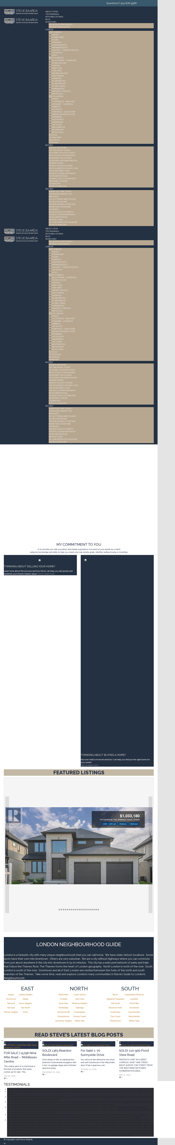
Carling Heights (25, 994)
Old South (115, 1003)
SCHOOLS (53, 135)
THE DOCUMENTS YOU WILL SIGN (63, 168)
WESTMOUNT (58, 130)
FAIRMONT (56, 42)
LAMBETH (56, 106)
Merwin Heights (11, 1012)
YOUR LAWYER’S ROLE (58, 176)
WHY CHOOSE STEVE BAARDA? (62, 155)
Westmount (115, 1021)
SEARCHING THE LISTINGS (60, 158)
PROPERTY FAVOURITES (59, 27)
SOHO (54, 55)
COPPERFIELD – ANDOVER (63, 101)
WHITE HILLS (57, 94)
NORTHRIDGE (58, 76)
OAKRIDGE (56, 78)
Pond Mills (134, 1003)
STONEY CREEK (58, 86)
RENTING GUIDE (56, 219)
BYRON (55, 99)
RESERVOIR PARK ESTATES (63, 114)
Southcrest (115, 1012)
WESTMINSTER (58, 127)
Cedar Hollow (79, 994)
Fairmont (11, 1003)
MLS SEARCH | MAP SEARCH (60, 24)
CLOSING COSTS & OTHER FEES (62, 178)
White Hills (80, 1021)
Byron (115, 994)
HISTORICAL (54, 140)
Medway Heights (79, 1003)
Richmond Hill (63, 1012)
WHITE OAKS (57, 132)
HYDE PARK (57, 70)
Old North (25, 1008)
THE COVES (57, 124)
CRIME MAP (54, 142)
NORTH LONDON (56, 58)
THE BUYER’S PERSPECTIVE (60, 194)
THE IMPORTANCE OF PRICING (62, 204)
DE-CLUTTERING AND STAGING (62, 199)
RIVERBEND (57, 117)
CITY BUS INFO (55, 137)
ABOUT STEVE (51, 11)
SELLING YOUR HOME (58, 201)
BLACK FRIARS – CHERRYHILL (64, 60)
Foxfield (63, 999)
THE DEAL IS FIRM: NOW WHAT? (62, 173)
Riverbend (134, 1008)
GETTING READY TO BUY (59, 150)
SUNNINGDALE (58, 88)
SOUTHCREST (58, 119)
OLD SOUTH (57, 109)
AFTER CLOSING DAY (58, 186)
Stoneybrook (63, 1016)
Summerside (134, 1012)
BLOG (47, 19)
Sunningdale (79, 1012)
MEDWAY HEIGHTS (60, 73)
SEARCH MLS (50, 22)
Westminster (134, 1016)
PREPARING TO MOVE (58, 181)
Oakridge (80, 1008)
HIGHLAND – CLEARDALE (62, 104)
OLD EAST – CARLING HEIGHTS (65, 50)
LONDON (49, 29)
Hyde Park (63, 1003)
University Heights (63, 1021)
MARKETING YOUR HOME (60, 207)
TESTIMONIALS (52, 14)
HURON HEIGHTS (59, 45)
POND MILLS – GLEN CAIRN (63, 112)
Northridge (63, 1008)
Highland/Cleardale (115, 999)
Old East (11, 1008)
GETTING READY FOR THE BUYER (63, 222)
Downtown (11, 999)
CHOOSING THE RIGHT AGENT (62, 153)
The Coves (115, 1016)
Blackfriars (63, 994)
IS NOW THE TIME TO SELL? (60, 191)
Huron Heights (25, 1003)
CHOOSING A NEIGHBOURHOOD (63, 160)
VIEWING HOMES (56, 163)
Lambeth (134, 999)
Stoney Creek (79, 1016)
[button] (7, 854)
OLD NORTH (57, 53)
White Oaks (134, 1021)
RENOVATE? (54, 196)
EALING (55, 40)
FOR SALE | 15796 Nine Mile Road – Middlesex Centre (20, 1057)
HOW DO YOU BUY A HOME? (61, 166)
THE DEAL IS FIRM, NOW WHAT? (62, 214)
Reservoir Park (115, 1008)
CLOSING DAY (55, 184)
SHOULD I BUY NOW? (58, 148)
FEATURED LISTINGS (54, 17)
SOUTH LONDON (56, 96)
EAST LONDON (55, 32)
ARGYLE (55, 35)
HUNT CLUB (57, 68)
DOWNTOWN (58, 37)
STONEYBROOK (59, 83)
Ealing (25, 999)
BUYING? (49, 145)
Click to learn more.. (46, 574)
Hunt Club (79, 999)
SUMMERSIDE (57, 122)
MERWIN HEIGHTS (60, 47)
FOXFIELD (56, 65)
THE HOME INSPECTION (59, 171)
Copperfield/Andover (134, 994)
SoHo (25, 1012)
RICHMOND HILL (59, 81)
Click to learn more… (90, 765)
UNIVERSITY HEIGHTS (61, 91)
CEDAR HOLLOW (59, 63)
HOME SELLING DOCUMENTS (61, 212)
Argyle (11, 994)
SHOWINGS (54, 209)
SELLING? (49, 189)
